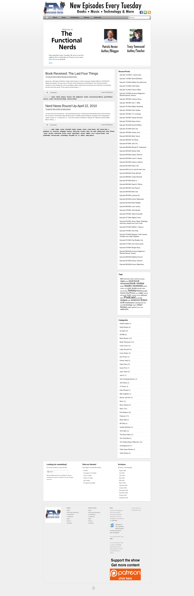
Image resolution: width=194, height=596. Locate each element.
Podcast (130, 297)
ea (51, 131)
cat (125, 288)
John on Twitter (87, 475)
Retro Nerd (123, 420)
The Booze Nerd (125, 434)
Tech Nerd (123, 431)
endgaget (63, 131)
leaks (45, 133)
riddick (88, 133)
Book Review (124, 338)
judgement (79, 97)
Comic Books (124, 353)
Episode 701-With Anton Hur (129, 129)
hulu (94, 131)
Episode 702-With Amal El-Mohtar (131, 125)
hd (91, 131)
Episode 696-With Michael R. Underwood (133, 147)
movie (64, 133)
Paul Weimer (124, 412)
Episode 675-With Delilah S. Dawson (131, 227)
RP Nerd (122, 423)
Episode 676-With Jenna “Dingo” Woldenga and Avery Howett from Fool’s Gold (133, 222)
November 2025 (123, 492)
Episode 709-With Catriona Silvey (130, 99)
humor (122, 293)
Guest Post (123, 368)
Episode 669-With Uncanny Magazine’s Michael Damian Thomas (132, 252)
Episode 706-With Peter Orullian (130, 110)
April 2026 (122, 480)
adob (52, 129)
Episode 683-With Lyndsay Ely (130, 195)
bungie (79, 129)
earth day (56, 131)
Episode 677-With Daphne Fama (130, 217)
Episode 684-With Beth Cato (129, 192)
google (144, 291)
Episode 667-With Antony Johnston (131, 261)
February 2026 (123, 485)
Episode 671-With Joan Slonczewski (131, 244)
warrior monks (72, 99)
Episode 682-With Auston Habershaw (132, 199)
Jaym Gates (124, 371)
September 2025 (123, 497)
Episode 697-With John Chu (129, 143)
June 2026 (122, 475)
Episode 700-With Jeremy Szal (130, 132)
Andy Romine (124, 327)
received (139, 298)
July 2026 (121, 473)
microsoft (123, 295)
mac (137, 293)
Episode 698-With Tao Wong (129, 140)
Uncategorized (124, 446)
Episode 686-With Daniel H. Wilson (131, 184)
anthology (142, 279)
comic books (92, 129)
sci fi (92, 133)
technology (64, 135)
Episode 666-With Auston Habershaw (132, 264)
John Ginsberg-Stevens (127, 379)
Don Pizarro (123, 357)
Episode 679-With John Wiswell (130, 210)
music (69, 133)
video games (90, 135)
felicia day (76, 131)
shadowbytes (130, 303)
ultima (83, 135)
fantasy (63, 97)
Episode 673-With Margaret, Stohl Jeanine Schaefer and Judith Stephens (133, 235)
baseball (68, 129)
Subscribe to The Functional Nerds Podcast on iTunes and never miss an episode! (117, 528)
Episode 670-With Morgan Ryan (130, 247)
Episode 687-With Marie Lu (128, 180)
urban (134, 305)
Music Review (124, 405)
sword (51, 99)
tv (79, 135)
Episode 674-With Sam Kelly (129, 231)
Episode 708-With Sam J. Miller (130, 103)
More (51, 63)
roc (129, 300)
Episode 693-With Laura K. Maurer (131, 158)
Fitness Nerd (124, 360)
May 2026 (122, 478)
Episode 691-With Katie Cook (129, 166)
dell (98, 129)
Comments (53, 92)
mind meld (57, 133)
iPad (107, 131)
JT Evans (123, 386)
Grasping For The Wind (89, 473)
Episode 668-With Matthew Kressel (131, 257)
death (58, 97)
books (74, 129)
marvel (146, 293)
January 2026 (123, 488)
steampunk (139, 303)
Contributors (74, 17)
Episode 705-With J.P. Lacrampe (130, 114)
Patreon (86, 17)
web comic (140, 307)
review (82, 133)
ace (121, 279)
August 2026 (122, 470)
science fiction (100, 133)
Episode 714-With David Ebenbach (131, 78)
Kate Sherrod (124, 390)
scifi (107, 133)
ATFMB (122, 334)
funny (139, 291)
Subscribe (97, 17)
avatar (62, 129)
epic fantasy (124, 291)
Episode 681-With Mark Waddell (130, 203)
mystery (134, 295)
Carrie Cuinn (124, 346)
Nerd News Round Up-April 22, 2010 (71, 106)
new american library (96, 97)
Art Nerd (122, 331)
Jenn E (122, 375)
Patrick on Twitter (88, 478)
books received (133, 285)
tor (76, 135)
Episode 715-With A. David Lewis (130, 75)
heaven (69, 97)
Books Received (62, 77)
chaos (53, 97)
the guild (71, 135)
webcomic (124, 309)
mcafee (50, 133)
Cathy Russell (124, 349)
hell (74, 97)
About (55, 17)
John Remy (123, 383)
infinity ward (101, 131)
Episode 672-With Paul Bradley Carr (131, 240)
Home (47, 17)
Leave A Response (107, 92)
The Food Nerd (124, 438)
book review (137, 283)
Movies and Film (125, 397)
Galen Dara (123, 364)
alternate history (129, 279)
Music (122, 401)
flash (88, 131)
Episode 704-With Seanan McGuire (131, 117)
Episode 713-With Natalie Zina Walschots (133, 82)
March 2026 (122, 483)
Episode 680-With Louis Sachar (130, 206)
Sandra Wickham (125, 427)
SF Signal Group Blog (89, 483)
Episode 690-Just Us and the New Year (132, 169)
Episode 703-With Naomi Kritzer (130, 121)
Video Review (124, 453)
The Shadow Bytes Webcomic (129, 442)
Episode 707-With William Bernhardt (131, 106)
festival (83, 131)
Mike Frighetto (124, 394)
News (58, 109)
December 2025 (123, 490)
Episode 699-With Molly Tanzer (130, 136)
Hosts (64, 17)
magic (140, 293)
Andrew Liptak (124, 323)
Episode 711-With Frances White (130, 90)
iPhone (112, 131)
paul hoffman (108, 97)
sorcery (45, 99)
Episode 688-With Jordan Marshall (131, 177)
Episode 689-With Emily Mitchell (130, 173)
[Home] (53, 522)
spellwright (46, 135)
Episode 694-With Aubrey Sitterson (131, 155)
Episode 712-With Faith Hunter (130, 86)
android (136, 279)
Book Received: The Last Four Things (71, 73)
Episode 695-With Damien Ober (130, 151)
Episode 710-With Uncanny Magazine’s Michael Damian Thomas (132, 94)
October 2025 (123, 495)
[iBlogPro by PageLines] (93, 589)
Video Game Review (126, 449)
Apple (57, 129)
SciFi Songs (86, 480)
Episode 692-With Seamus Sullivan (131, 162)
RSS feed (114, 520)
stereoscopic (55, 135)
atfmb (126, 281)
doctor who (103, 129)
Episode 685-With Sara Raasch (130, 188)
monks (86, 97)
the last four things (60, 99)
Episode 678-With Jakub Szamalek (131, 214)
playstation (75, 133)
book (131, 281)
